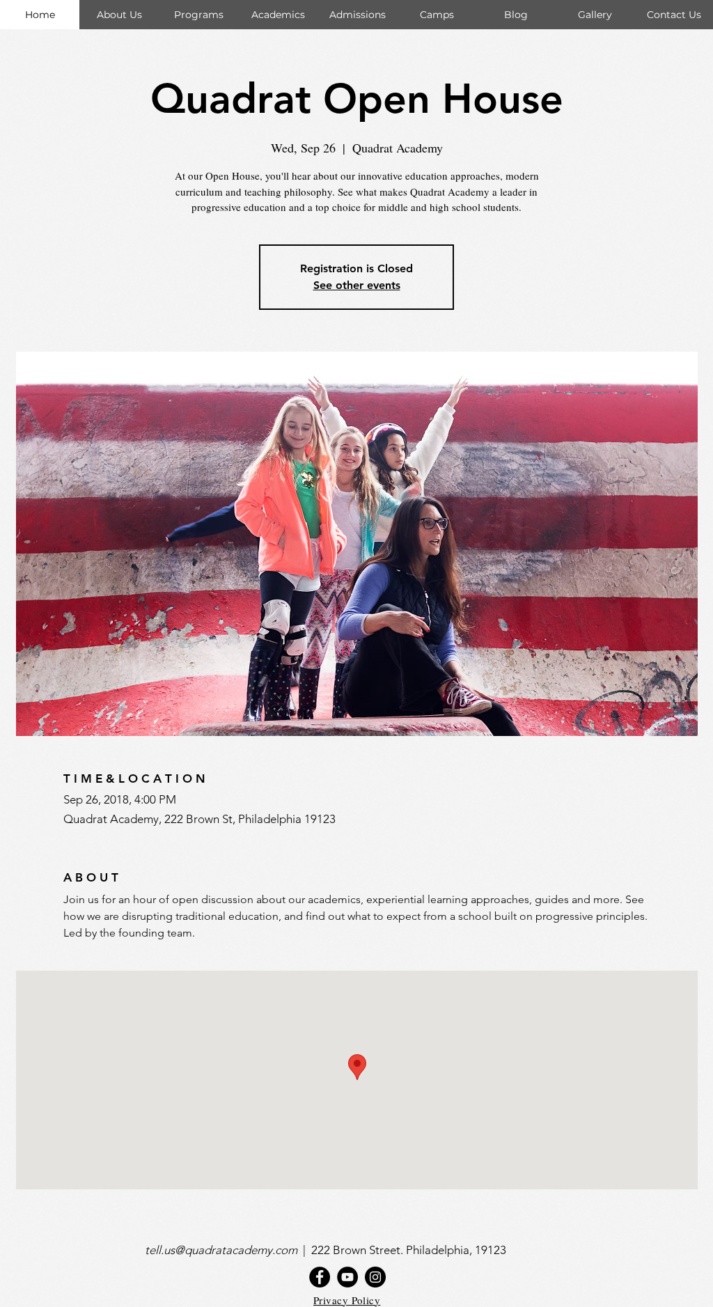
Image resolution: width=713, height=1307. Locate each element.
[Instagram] (375, 1277)
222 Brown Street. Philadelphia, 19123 (410, 1250)
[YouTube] (347, 1277)
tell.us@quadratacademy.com (224, 1250)
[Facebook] (319, 1277)
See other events (356, 285)
